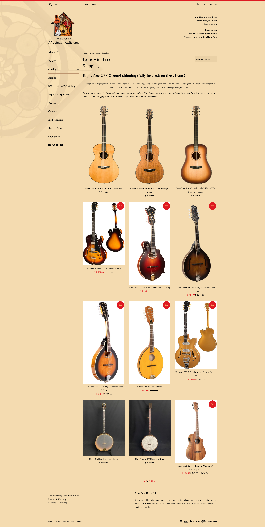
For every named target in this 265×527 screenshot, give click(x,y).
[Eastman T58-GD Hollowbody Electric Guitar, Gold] (196, 335)
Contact (52, 111)
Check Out (213, 4)
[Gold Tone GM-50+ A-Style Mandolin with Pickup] (103, 342)
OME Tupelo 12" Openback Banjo (149, 459)
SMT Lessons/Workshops (62, 86)
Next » (154, 481)
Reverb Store (55, 128)
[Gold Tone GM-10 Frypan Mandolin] (149, 342)
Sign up (93, 4)
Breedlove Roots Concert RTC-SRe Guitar (103, 188)
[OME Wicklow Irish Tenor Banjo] (104, 428)
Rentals (52, 103)
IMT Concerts (56, 120)
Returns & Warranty (57, 499)
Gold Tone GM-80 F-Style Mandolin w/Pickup (149, 287)
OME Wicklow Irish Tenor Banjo (103, 459)
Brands (63, 77)
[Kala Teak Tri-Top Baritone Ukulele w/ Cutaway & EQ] (196, 431)
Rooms (63, 61)
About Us (53, 52)
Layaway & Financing (57, 502)
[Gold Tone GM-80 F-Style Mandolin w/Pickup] (149, 243)
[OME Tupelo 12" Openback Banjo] (150, 428)
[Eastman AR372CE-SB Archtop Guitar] (104, 234)
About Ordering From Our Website (64, 495)
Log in (85, 4)
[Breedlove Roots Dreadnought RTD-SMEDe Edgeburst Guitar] (196, 144)
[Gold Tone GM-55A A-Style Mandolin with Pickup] (195, 243)
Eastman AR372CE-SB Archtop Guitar (104, 268)
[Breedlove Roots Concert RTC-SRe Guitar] (103, 144)
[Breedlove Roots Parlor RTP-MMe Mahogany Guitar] (149, 144)
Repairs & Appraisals (59, 94)
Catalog (63, 69)
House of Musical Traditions (72, 521)
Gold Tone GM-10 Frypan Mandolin (150, 386)
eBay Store (54, 136)
